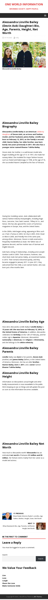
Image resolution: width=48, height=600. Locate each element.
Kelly (17, 38)
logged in (15, 547)
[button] (44, 15)
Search (4, 555)
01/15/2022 (8, 38)
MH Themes (38, 597)
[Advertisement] (24, 96)
